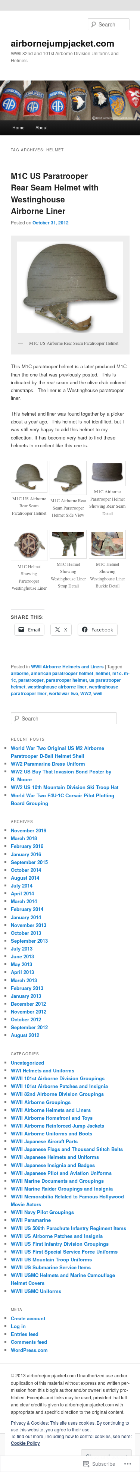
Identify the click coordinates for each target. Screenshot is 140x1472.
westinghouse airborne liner (57, 686)
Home (18, 127)
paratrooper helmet (66, 680)
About (41, 127)
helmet (103, 673)
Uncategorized (27, 1062)
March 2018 (24, 838)
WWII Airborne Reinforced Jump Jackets (57, 1125)
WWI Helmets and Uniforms (42, 1070)
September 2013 (29, 940)
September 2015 (29, 862)
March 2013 (24, 980)
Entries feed (24, 1333)
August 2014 (25, 877)
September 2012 (29, 1027)
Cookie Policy (25, 1443)
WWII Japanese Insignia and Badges (53, 1165)
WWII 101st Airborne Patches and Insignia (59, 1086)
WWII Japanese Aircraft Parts (44, 1141)
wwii (97, 693)
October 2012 (26, 1019)
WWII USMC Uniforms (36, 1291)
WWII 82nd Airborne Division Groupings (57, 1093)
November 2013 (28, 925)
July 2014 (21, 885)
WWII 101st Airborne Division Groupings (58, 1078)
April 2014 (22, 893)
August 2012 (25, 1034)
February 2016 (27, 846)
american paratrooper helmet (62, 673)
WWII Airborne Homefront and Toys (52, 1117)
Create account (28, 1318)
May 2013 (21, 964)
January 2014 (26, 917)
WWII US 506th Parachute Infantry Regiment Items (68, 1228)
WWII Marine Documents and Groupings (57, 1180)
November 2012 (28, 1011)
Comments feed (29, 1341)
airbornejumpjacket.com (62, 43)
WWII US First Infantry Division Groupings (60, 1243)
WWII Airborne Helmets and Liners (67, 666)
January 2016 (26, 854)
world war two (63, 693)
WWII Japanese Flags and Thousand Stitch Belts (67, 1149)
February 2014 (27, 908)
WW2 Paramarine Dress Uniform (48, 763)
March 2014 (24, 901)
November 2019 (28, 830)
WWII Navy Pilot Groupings (42, 1212)
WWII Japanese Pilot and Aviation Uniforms (61, 1172)
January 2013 (26, 995)
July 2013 (21, 948)
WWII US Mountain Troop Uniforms (51, 1259)
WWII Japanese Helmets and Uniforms (55, 1156)
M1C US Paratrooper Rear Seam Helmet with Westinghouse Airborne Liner (55, 193)
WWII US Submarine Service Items (51, 1267)
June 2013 (22, 956)
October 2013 (26, 932)
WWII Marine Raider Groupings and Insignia (62, 1188)
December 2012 (28, 1003)
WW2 (85, 693)
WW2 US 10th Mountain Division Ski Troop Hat (64, 787)
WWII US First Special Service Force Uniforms (64, 1251)
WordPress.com (29, 1349)
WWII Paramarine (31, 1219)
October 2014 (26, 869)
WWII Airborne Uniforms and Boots (51, 1133)
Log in (18, 1326)
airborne (20, 673)
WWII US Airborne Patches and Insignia (57, 1235)
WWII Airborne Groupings (41, 1102)
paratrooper (31, 680)
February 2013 (27, 988)
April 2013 (22, 971)
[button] (70, 287)
